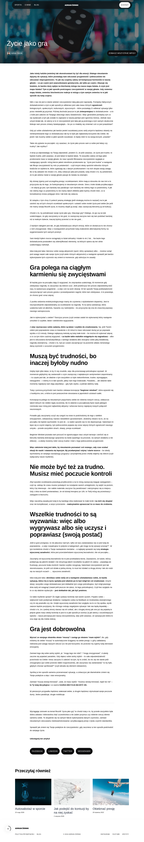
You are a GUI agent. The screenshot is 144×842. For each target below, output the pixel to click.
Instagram (105, 834)
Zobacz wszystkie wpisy (122, 53)
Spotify (125, 834)
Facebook (37, 751)
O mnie (28, 5)
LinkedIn (53, 751)
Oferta (18, 5)
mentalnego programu (60, 454)
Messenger (84, 751)
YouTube (116, 834)
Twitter (67, 751)
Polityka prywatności (24, 834)
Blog (36, 5)
